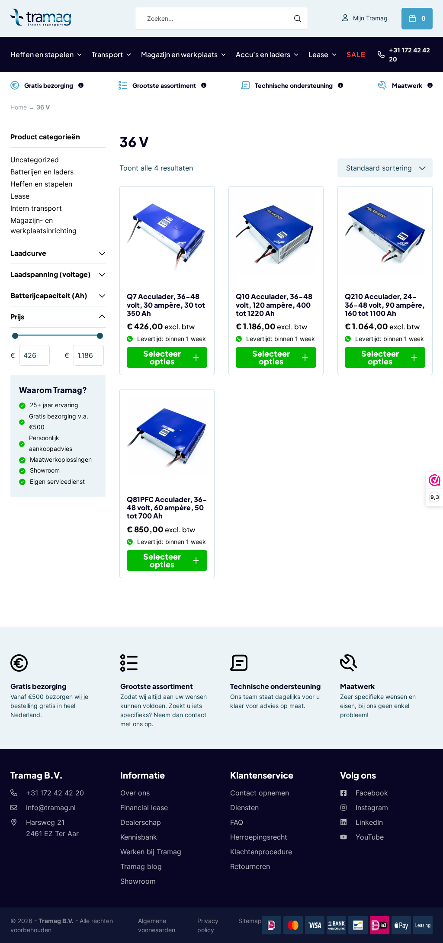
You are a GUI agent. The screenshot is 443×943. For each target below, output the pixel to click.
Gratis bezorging (38, 686)
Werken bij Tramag (150, 851)
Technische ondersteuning (275, 686)
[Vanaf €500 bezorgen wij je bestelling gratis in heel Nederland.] (80, 85)
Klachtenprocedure (261, 851)
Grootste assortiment (156, 686)
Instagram (372, 807)
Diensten (244, 807)
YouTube (370, 837)
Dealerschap (140, 822)
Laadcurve (28, 252)
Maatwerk (357, 686)
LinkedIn (369, 822)
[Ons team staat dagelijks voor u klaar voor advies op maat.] (340, 85)
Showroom (138, 881)
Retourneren (250, 866)
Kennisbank (138, 837)
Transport (107, 54)
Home (18, 107)
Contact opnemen (259, 793)
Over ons (135, 793)
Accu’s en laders (263, 54)
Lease (318, 54)
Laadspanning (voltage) (50, 274)
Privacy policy (207, 925)
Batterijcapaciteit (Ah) (48, 295)
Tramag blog (141, 866)
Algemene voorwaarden (156, 925)
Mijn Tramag (370, 18)
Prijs (17, 316)
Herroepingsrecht (258, 837)
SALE (356, 54)
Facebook (372, 793)
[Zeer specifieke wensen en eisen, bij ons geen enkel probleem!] (430, 85)
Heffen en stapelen (42, 54)
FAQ (236, 822)
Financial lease (144, 807)
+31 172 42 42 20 (409, 54)
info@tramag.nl (51, 807)
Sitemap (250, 920)
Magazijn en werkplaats (179, 54)
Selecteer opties (162, 357)
